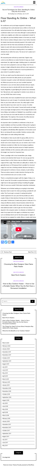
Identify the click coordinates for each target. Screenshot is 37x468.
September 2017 (6, 433)
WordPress (31, 465)
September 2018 (6, 397)
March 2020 (5, 343)
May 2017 (5, 445)
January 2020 (6, 349)
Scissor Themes (13, 465)
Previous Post (7, 252)
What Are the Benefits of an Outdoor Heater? (16, 330)
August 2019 (5, 364)
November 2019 (6, 355)
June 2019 (5, 370)
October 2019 (6, 358)
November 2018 (6, 391)
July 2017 (4, 439)
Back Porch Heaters (18, 275)
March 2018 (5, 415)
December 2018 (6, 388)
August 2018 (5, 400)
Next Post (31, 252)
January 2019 (6, 385)
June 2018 (5, 406)
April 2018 (5, 412)
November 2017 (6, 427)
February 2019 (6, 382)
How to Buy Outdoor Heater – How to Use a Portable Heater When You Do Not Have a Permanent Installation (18, 286)
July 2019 (4, 367)
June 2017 (5, 442)
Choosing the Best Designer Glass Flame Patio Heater (16, 314)
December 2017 (6, 424)
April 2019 (5, 376)
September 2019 (6, 361)
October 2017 (6, 430)
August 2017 (5, 436)
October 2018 (6, 394)
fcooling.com (13, 13)
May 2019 (5, 373)
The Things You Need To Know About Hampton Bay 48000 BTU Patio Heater (17, 327)
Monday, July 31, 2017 (23, 13)
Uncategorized (18, 7)
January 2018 (6, 421)
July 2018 (4, 403)
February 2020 (6, 346)
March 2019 (5, 379)
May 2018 (5, 409)
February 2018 (6, 418)
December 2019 (6, 352)
